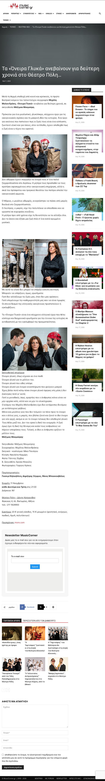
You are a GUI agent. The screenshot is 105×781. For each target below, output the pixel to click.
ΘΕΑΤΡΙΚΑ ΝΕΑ (24, 27)
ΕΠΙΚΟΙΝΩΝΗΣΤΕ (90, 778)
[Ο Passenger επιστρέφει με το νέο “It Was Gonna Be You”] (87, 414)
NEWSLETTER (61, 778)
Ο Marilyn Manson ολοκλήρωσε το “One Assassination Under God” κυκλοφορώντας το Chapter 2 (86, 317)
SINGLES (49, 13)
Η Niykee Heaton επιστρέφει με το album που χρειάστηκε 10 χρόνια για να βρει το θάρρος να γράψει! (87, 351)
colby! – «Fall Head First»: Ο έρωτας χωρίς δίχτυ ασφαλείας (87, 217)
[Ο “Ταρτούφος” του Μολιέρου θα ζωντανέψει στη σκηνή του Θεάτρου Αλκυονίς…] (58, 633)
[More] (53, 607)
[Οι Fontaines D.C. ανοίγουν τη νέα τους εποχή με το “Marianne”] (87, 243)
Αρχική (4, 27)
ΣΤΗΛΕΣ (59, 13)
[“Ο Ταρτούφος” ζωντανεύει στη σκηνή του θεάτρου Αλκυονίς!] (35, 633)
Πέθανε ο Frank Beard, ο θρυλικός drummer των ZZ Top (86, 183)
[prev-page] (3, 690)
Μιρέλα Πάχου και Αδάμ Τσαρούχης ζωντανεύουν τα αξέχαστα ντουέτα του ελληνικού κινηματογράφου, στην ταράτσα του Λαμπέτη (87, 144)
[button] (100, 13)
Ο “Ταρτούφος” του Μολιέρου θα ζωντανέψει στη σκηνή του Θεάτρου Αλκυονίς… (58, 647)
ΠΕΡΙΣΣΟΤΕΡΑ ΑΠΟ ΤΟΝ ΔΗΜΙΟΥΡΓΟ (39, 621)
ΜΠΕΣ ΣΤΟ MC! (75, 778)
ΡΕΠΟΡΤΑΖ (15, 13)
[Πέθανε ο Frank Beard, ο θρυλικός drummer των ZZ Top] (87, 175)
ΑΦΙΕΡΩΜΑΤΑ (71, 13)
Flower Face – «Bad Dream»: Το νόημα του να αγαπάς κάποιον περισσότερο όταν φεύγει (86, 112)
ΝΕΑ (40, 13)
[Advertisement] (71, 6)
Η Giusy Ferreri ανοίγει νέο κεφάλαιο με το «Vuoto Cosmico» (86, 388)
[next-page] (8, 690)
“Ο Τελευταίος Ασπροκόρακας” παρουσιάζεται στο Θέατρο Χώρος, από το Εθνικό (35, 678)
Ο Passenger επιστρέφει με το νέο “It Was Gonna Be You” (86, 423)
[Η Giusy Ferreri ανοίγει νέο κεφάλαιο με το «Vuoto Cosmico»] (87, 380)
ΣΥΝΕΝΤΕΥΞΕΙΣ (28, 13)
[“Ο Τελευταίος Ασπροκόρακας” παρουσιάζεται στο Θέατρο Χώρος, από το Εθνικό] (35, 664)
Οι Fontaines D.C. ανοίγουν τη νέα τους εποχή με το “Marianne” (87, 252)
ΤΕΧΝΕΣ (6, 20)
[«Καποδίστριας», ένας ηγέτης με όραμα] (12, 633)
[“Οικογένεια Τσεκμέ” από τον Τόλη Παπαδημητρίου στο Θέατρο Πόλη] (12, 664)
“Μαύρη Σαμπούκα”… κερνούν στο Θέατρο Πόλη (57, 676)
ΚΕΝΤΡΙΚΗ (39, 778)
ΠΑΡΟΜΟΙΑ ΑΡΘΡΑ (12, 621)
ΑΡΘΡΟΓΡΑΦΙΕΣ (85, 13)
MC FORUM (49, 778)
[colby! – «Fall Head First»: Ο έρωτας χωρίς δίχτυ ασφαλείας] (87, 209)
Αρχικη (6, 13)
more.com (19, 522)
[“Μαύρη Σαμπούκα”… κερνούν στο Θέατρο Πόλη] (58, 664)
